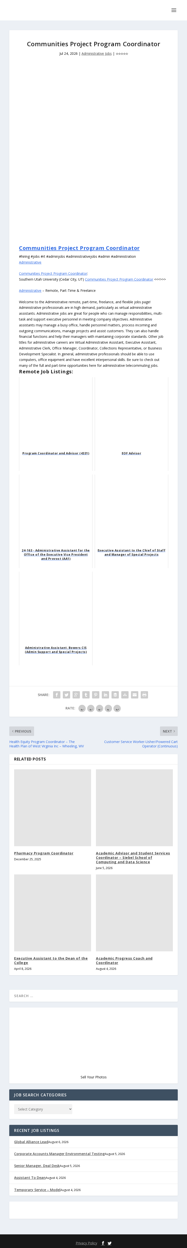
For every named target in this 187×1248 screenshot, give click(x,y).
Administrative (30, 262)
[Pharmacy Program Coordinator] (52, 807)
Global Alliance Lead (31, 1141)
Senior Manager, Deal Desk (37, 1165)
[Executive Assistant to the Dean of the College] (52, 912)
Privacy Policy (86, 1243)
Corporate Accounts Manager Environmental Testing (59, 1153)
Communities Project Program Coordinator (79, 247)
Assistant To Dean (30, 1177)
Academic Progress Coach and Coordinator (124, 960)
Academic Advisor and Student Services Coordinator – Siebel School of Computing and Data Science (133, 857)
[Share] (57, 695)
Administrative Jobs (97, 53)
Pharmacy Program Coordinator (43, 853)
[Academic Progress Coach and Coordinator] (134, 912)
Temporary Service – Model (37, 1189)
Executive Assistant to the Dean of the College (51, 960)
